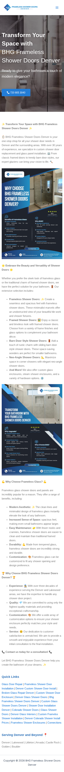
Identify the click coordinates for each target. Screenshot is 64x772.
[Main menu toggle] (57, 7)
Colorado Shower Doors (25, 709)
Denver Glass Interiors (23, 714)
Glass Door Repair (12, 684)
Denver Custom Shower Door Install (36, 688)
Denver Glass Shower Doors (31, 697)
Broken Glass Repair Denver (18, 692)
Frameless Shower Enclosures (28, 722)
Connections (54, 722)
